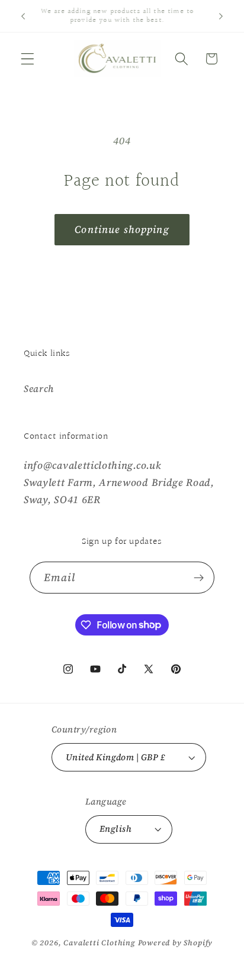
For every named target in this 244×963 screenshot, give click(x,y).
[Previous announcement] (23, 16)
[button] (27, 59)
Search (39, 388)
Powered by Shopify (175, 943)
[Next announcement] (221, 16)
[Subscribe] (199, 578)
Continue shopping (122, 229)
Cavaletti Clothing (99, 943)
